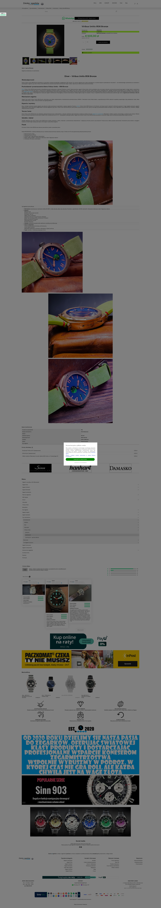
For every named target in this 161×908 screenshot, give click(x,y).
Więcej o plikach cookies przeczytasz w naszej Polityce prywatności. (80, 456)
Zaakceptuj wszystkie (80, 459)
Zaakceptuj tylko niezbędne (80, 462)
